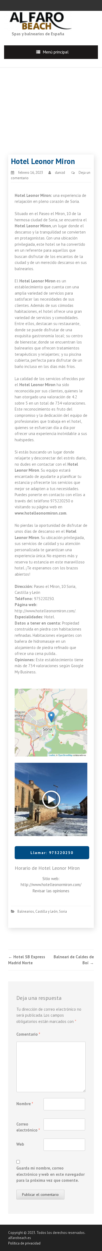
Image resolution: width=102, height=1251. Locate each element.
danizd (60, 172)
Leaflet (52, 755)
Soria (63, 911)
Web (20, 1144)
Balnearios (25, 911)
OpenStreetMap (65, 755)
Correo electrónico (28, 1127)
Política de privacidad (24, 1243)
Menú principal (56, 52)
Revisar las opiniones (51, 890)
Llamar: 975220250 (51, 852)
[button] (51, 717)
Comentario (28, 1034)
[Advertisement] (51, 106)
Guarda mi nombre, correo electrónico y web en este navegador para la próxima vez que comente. (50, 1174)
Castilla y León (46, 911)
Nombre (24, 1103)
